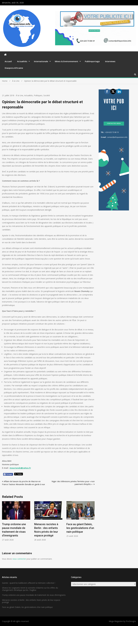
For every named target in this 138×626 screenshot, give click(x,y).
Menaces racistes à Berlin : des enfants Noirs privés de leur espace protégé (31, 601)
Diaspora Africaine (14, 68)
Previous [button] (4, 526)
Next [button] (93, 526)
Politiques (38, 95)
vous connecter (19, 559)
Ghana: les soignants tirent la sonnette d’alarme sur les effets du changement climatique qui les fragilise (30, 588)
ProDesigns (131, 621)
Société (46, 95)
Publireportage (92, 61)
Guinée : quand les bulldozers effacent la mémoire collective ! (28, 583)
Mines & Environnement (66, 61)
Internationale (41, 61)
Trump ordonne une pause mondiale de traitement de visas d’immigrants (34, 595)
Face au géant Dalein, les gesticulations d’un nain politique (80, 528)
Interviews (110, 61)
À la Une (19, 95)
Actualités (22, 61)
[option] (16, 521)
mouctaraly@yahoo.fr (20, 468)
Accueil (8, 61)
